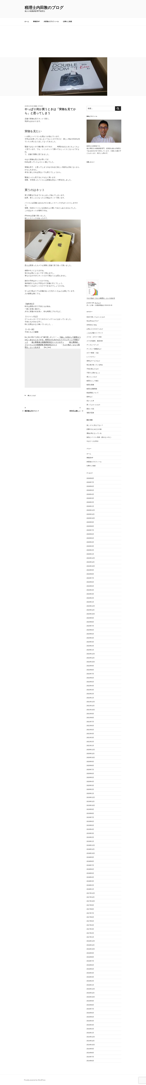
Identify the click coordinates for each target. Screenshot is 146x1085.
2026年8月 (90, 478)
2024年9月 (90, 570)
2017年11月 (90, 897)
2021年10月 (91, 710)
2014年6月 (90, 1061)
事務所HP (36, 21)
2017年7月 (90, 913)
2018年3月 (90, 881)
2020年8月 (90, 765)
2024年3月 (90, 594)
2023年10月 (91, 614)
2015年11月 (90, 993)
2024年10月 (91, 566)
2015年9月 (90, 1001)
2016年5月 (90, 969)
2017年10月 (91, 901)
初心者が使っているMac (95, 365)
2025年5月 (90, 538)
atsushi (40, 106)
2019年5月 (90, 825)
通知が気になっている (94, 433)
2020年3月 (90, 785)
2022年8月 (90, 670)
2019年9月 (90, 809)
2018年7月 (90, 865)
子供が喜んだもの (93, 369)
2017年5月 (90, 921)
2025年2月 (90, 550)
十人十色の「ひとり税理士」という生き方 (101, 298)
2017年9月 (90, 905)
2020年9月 (90, 761)
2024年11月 (90, 562)
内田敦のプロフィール (51, 21)
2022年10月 (91, 662)
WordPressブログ (93, 321)
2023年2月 (90, 646)
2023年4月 (90, 638)
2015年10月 (91, 997)
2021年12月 (91, 702)
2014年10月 (91, 1045)
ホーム (26, 21)
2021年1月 (90, 745)
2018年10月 (91, 853)
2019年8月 (90, 813)
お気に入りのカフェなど (95, 329)
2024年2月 (90, 598)
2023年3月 (90, 642)
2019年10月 (91, 805)
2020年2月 (90, 789)
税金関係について (93, 393)
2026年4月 (90, 494)
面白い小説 (90, 409)
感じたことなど (32, 395)
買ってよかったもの (93, 405)
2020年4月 (90, 781)
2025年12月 (91, 510)
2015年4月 (90, 1021)
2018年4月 (90, 877)
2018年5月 (90, 873)
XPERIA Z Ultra (92, 325)
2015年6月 (90, 1013)
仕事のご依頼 (67, 21)
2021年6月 (90, 725)
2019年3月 (90, 833)
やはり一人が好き (93, 441)
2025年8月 (90, 526)
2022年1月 (90, 698)
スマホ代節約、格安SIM (95, 341)
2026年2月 (90, 502)
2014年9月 (90, 1049)
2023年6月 (90, 630)
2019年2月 (90, 837)
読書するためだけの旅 (94, 429)
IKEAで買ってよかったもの (96, 317)
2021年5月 (90, 729)
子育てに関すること (93, 373)
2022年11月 (90, 658)
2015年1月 (90, 1033)
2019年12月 (91, 797)
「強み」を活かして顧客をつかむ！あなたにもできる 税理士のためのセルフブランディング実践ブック (53, 339)
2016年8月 (90, 957)
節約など (90, 397)
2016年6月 (90, 965)
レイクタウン (91, 357)
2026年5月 (90, 490)
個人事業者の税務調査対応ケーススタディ (48, 342)
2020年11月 (90, 753)
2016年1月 (90, 985)
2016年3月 (90, 977)
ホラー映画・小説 (93, 353)
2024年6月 (90, 582)
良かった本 (90, 401)
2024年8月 (90, 574)
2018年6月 (90, 869)
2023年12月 (91, 606)
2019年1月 (90, 841)
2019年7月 (90, 817)
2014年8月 (90, 1053)
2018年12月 (91, 845)
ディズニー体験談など (94, 349)
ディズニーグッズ (93, 345)
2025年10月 (91, 518)
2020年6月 (90, 773)
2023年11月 (90, 610)
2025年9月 (90, 522)
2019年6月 (90, 821)
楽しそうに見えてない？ (95, 425)
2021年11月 (90, 705)
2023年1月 (90, 650)
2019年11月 (90, 801)
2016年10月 (91, 949)
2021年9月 (90, 713)
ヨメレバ (98, 303)
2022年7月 (90, 674)
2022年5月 (90, 682)
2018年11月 (90, 849)
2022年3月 (90, 690)
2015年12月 (91, 989)
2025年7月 (90, 530)
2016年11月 (90, 945)
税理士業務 (90, 385)
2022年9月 (90, 666)
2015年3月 (90, 1025)
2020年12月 (91, 749)
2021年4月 (90, 733)
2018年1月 (90, 889)
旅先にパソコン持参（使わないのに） (99, 437)
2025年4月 (90, 542)
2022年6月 (90, 678)
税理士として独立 (93, 381)
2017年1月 (90, 937)
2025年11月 (90, 514)
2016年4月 (90, 973)
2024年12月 (91, 558)
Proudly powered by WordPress (34, 1080)
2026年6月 (90, 486)
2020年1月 (90, 793)
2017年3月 (90, 929)
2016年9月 (90, 953)
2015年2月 (90, 1029)
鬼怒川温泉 (90, 413)
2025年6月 (90, 534)
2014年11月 (90, 1041)
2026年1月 (90, 506)
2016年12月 (91, 941)
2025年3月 (90, 546)
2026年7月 (90, 482)
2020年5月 (90, 777)
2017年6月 (90, 917)
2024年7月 (90, 578)
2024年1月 (90, 602)
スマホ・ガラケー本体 (94, 337)
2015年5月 (90, 1017)
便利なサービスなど (93, 361)
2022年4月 (90, 686)
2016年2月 (90, 981)
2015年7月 (90, 1009)
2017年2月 (90, 933)
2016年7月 (90, 961)
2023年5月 (90, 634)
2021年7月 (90, 721)
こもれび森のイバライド (95, 333)
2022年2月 (90, 694)
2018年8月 (90, 861)
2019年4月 (90, 829)
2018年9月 (90, 857)
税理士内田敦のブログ (44, 7)
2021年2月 (90, 741)
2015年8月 (90, 1005)
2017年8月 (90, 909)
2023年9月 (90, 618)
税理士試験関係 (92, 389)
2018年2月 (90, 885)
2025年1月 (90, 554)
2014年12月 (91, 1037)
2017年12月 (91, 893)
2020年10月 (91, 757)
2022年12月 (91, 654)
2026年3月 (90, 498)
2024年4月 (90, 590)
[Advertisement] (73, 41)
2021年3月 (90, 737)
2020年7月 (90, 769)
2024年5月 (90, 586)
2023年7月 (90, 626)
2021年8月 (90, 717)
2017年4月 (90, 925)
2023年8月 (90, 622)
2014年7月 (90, 1057)
